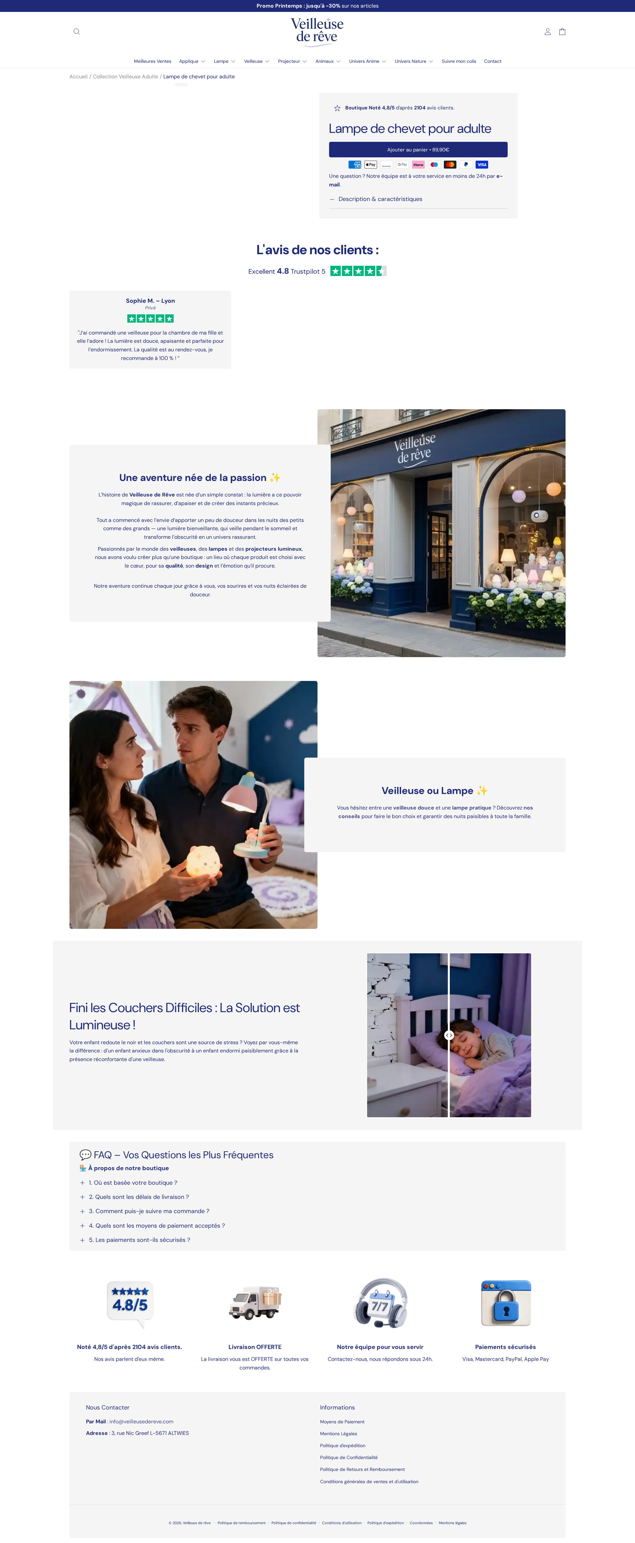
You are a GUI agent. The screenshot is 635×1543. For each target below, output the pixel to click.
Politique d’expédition (385, 1523)
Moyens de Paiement (342, 1422)
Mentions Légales (338, 1434)
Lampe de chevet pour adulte (199, 76)
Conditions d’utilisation (341, 1523)
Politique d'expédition (342, 1445)
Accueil (78, 76)
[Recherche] (76, 31)
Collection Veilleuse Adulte (125, 76)
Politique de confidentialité (294, 1523)
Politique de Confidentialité (349, 1457)
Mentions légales (453, 1523)
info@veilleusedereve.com (141, 1421)
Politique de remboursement (242, 1523)
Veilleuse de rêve (197, 1523)
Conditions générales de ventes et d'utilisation (369, 1481)
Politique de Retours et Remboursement (362, 1469)
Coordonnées (421, 1523)
